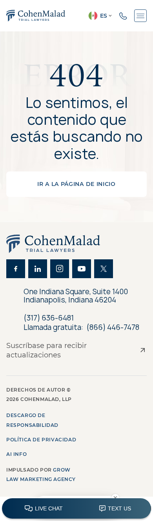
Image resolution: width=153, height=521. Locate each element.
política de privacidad (41, 440)
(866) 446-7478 (112, 327)
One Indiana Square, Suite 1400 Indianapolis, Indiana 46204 (76, 296)
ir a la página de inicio (76, 184)
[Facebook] (15, 268)
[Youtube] (81, 268)
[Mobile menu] (140, 15)
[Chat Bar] (76, 509)
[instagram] (59, 268)
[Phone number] (123, 15)
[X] (103, 268)
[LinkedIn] (37, 268)
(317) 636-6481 (49, 318)
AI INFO (16, 454)
